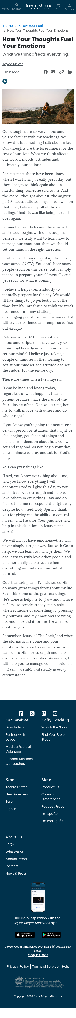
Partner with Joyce (15, 737)
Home (8, 25)
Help (65, 966)
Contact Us (50, 787)
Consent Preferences (50, 797)
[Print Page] (70, 72)
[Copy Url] (61, 72)
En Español (49, 813)
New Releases (17, 794)
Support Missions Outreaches (19, 761)
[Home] (38, 7)
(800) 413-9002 (38, 955)
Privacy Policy (18, 966)
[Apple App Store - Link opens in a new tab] (25, 935)
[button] (5, 6)
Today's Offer (16, 787)
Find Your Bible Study (53, 737)
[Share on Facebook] (45, 72)
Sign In (11, 809)
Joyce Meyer (12, 64)
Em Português (52, 821)
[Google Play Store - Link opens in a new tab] (51, 935)
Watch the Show (54, 727)
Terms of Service (45, 966)
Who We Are (15, 851)
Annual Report (17, 859)
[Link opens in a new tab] (21, 714)
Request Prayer (53, 806)
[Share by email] (53, 72)
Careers (12, 866)
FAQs (10, 844)
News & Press (16, 873)
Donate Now (15, 727)
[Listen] (4, 81)
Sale (9, 801)
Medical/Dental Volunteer (18, 749)
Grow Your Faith (31, 25)
